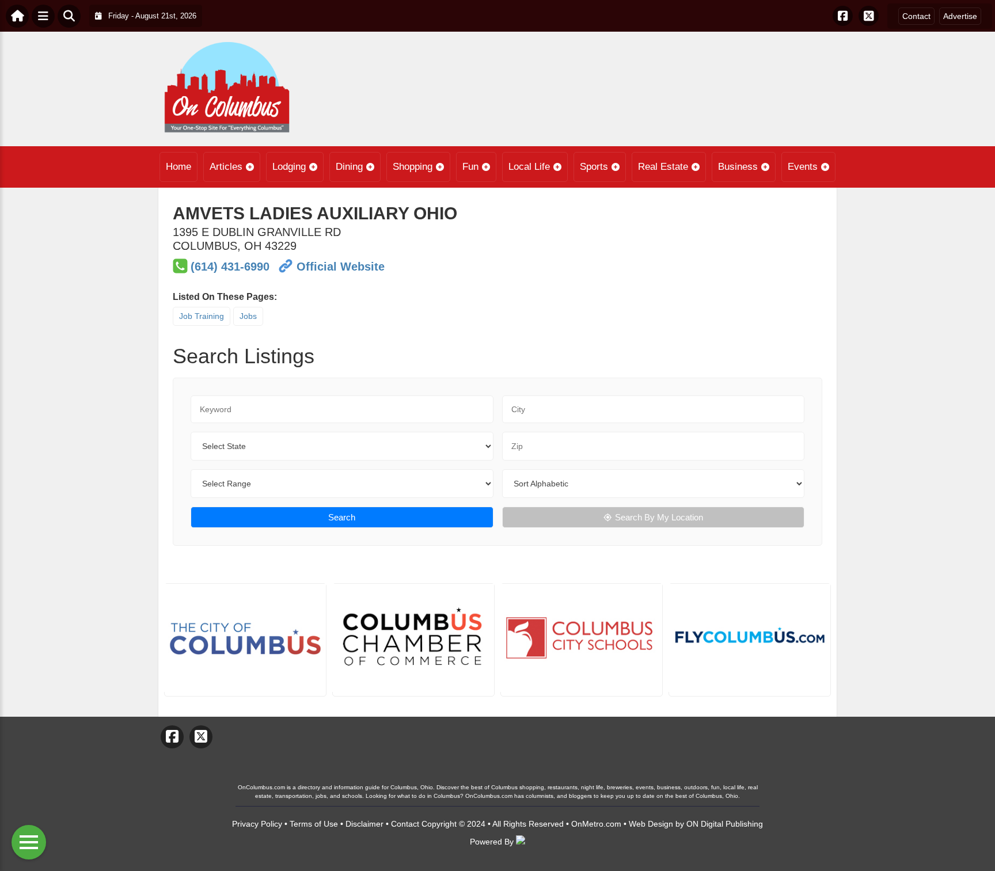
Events (803, 166)
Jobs (248, 316)
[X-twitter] (869, 16)
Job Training (201, 316)
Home (178, 166)
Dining (349, 166)
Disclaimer (364, 823)
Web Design (651, 823)
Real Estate (663, 166)
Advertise (960, 16)
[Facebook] (843, 16)
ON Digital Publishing (724, 823)
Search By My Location (659, 517)
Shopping (412, 166)
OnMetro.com (596, 823)
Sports (594, 166)
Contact (916, 16)
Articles (226, 166)
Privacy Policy (257, 823)
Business (738, 166)
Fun (470, 166)
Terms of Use (314, 823)
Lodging (289, 166)
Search (341, 517)
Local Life (529, 166)
